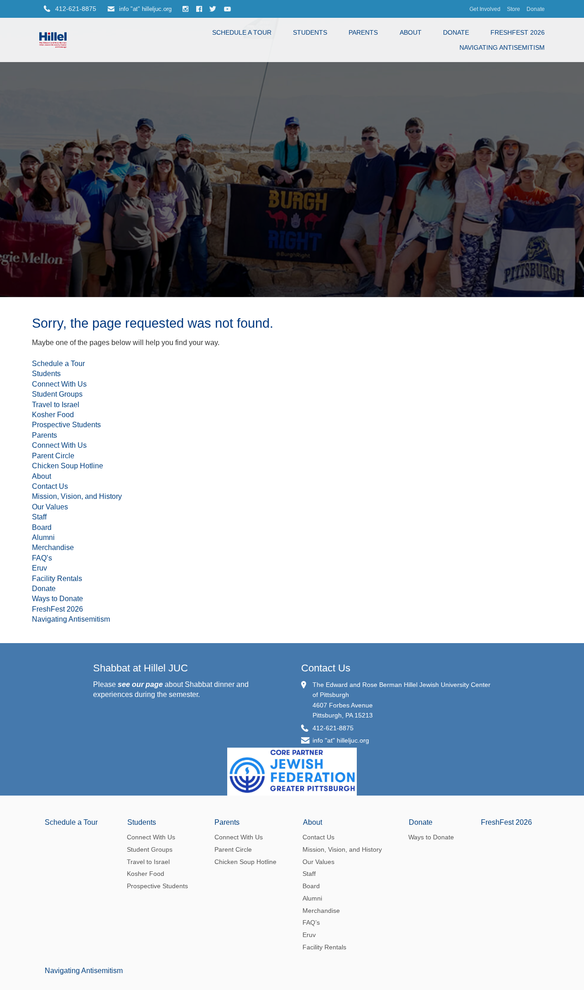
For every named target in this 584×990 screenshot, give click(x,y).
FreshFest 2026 (517, 32)
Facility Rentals (57, 578)
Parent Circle (53, 456)
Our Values (50, 507)
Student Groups (57, 394)
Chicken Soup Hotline (67, 466)
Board (42, 527)
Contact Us (50, 486)
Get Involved (485, 9)
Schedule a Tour (241, 32)
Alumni (43, 537)
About (411, 32)
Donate (536, 9)
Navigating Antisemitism (502, 47)
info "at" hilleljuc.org (144, 8)
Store (513, 9)
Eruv (39, 568)
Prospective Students (66, 425)
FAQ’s (42, 558)
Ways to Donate (57, 598)
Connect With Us (59, 384)
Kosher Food (53, 415)
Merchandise (53, 547)
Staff (39, 517)
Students (310, 32)
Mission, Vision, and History (77, 496)
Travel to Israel (55, 405)
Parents (363, 32)
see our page (140, 684)
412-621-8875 (333, 728)
